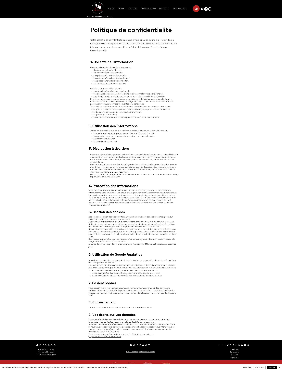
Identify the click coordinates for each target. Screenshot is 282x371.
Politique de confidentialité (118, 367)
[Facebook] (202, 9)
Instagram (234, 352)
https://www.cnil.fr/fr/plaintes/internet (105, 336)
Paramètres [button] (247, 367)
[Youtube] (209, 9)
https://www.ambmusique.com (105, 43)
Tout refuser (259, 367)
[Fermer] (279, 367)
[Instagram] (206, 9)
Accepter (272, 367)
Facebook (234, 349)
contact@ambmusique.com (141, 322)
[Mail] (196, 8)
